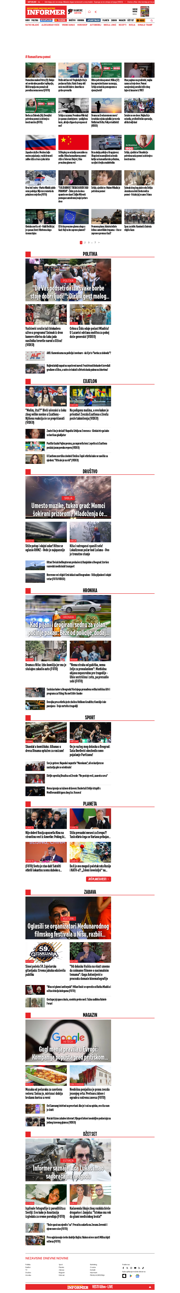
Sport (61, 1264)
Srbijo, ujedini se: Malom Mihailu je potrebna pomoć (105, 189)
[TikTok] (143, 1268)
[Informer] (89, 11)
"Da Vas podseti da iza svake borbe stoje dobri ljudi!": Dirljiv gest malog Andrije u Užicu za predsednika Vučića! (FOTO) (68, 293)
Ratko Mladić (32, 25)
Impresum (93, 1272)
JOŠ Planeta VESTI (97, 879)
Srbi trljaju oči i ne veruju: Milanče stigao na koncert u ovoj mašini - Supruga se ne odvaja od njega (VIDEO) (46, 2)
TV (26, 1270)
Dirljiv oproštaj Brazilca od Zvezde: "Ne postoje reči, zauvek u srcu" (77, 776)
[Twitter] (127, 1268)
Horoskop (82, 25)
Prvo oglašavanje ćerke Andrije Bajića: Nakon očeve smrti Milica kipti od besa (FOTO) (78, 1239)
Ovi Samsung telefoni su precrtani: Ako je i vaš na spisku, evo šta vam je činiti (78, 1108)
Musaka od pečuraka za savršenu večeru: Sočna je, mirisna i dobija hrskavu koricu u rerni (44, 1094)
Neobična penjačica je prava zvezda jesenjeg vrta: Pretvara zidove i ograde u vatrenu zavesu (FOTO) (90, 1094)
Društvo (72, 20)
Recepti (122, 25)
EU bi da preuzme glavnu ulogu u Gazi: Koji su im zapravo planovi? (71, 228)
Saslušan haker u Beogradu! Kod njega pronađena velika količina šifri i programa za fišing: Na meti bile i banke (78, 691)
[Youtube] (135, 1268)
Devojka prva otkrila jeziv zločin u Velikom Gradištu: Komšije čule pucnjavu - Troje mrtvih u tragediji (76, 704)
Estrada (68, 1160)
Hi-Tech (68, 1041)
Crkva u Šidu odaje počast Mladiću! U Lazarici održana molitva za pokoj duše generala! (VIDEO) (89, 333)
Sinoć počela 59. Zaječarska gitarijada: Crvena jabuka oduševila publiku (45, 971)
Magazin (122, 20)
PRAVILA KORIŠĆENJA (97, 1275)
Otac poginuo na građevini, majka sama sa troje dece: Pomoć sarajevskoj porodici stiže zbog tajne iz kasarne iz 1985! (138, 85)
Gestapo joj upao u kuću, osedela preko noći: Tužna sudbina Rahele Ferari (76, 1001)
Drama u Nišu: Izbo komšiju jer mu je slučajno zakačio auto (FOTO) (114, 2)
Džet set (130, 20)
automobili (95, 25)
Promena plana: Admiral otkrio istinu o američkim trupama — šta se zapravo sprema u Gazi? (106, 230)
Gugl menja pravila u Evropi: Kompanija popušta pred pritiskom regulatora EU (68, 1054)
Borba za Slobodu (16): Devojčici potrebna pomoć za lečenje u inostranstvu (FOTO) (38, 119)
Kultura (68, 918)
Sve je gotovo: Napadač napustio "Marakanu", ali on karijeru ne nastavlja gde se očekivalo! (75, 765)
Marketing (93, 1264)
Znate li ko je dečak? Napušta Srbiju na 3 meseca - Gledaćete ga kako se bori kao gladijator (78, 433)
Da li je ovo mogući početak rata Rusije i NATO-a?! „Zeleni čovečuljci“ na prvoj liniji (90, 868)
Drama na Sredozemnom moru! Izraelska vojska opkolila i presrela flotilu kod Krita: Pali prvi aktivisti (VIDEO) (105, 120)
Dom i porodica (77, 1084)
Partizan (74, 741)
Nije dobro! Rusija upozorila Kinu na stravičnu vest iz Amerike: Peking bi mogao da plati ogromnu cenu (44, 835)
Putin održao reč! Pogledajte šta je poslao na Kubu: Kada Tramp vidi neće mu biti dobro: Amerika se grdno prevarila (72, 85)
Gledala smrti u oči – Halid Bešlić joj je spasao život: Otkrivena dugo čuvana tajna (39, 230)
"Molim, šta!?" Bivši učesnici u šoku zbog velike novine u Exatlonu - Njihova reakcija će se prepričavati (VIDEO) (45, 417)
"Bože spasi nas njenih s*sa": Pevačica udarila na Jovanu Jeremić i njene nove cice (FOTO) (77, 1227)
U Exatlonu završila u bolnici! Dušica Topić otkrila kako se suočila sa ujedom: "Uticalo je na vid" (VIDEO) (77, 458)
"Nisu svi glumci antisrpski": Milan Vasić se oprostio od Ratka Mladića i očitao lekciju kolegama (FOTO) (79, 989)
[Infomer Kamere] (77, 12)
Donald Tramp (145, 25)
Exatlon (29, 405)
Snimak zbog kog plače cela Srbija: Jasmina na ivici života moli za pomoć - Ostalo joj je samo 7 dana (138, 191)
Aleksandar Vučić (50, 25)
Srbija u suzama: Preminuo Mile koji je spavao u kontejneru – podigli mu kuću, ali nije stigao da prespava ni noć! (73, 120)
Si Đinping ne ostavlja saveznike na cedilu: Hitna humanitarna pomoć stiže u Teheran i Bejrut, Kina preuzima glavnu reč (72, 157)
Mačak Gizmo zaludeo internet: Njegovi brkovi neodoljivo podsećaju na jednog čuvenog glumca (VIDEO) (79, 1120)
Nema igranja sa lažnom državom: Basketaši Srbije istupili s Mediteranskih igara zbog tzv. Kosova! (74, 790)
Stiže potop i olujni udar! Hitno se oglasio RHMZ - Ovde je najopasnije (45, 548)
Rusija (132, 25)
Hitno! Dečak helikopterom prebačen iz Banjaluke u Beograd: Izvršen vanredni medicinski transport (78, 564)
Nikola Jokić (110, 25)
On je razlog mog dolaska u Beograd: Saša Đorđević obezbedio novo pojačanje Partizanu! (90, 751)
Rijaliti (73, 1203)
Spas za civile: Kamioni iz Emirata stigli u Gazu (138, 228)
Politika (34, 20)
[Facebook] (123, 1268)
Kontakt (92, 1270)
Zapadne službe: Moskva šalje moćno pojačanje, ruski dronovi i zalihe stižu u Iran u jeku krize (39, 156)
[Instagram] (131, 1268)
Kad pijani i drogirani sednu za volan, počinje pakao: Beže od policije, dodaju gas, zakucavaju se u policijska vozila (68, 629)
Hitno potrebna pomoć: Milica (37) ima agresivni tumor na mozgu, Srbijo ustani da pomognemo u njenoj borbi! (105, 85)
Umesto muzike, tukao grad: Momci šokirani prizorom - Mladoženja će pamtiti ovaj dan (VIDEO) (68, 510)
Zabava (114, 20)
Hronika (80, 20)
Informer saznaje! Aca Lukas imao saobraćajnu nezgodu (68, 1172)
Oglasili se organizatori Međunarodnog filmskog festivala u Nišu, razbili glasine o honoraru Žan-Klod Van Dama (68, 931)
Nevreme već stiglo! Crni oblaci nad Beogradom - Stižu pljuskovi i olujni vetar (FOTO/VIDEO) (79, 577)
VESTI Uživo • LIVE (102, 1287)
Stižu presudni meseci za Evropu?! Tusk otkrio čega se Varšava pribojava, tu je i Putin (90, 835)
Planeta (106, 20)
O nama (93, 1267)
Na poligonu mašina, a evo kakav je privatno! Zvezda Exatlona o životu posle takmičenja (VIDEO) (89, 415)
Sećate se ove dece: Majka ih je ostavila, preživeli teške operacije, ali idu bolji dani (138, 119)
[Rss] (139, 1268)
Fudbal (29, 741)
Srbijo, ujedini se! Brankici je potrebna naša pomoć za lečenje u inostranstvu (138, 156)
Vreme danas (68, 25)
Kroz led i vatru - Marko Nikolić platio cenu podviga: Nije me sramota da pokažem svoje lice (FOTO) (40, 191)
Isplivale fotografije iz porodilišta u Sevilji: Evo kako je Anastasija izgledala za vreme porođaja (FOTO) (45, 1213)
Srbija (68, 498)
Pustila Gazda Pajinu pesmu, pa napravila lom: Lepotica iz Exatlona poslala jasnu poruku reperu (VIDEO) (77, 446)
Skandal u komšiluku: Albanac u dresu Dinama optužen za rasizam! (44, 749)
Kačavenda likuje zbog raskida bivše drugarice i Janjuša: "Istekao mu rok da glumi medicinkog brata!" (90, 1213)
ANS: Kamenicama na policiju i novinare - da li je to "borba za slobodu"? (79, 353)
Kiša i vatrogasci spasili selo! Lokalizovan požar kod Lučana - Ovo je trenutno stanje (89, 550)
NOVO (27, 20)
